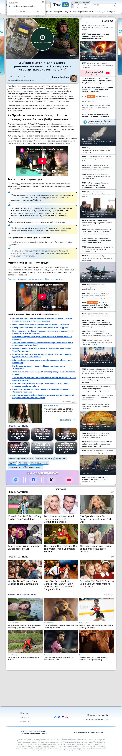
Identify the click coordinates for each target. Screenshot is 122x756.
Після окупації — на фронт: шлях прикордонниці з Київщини (40, 324)
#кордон (23, 463)
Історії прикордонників (26, 16)
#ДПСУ (12, 463)
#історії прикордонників (21, 459)
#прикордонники (39, 463)
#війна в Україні (44, 459)
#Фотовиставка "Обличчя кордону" (25, 467)
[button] (48, 6)
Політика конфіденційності (97, 719)
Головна (11, 16)
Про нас (24, 713)
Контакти (24, 717)
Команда (24, 721)
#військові (61, 459)
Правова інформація (97, 715)
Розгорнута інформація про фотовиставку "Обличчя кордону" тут (36, 279)
